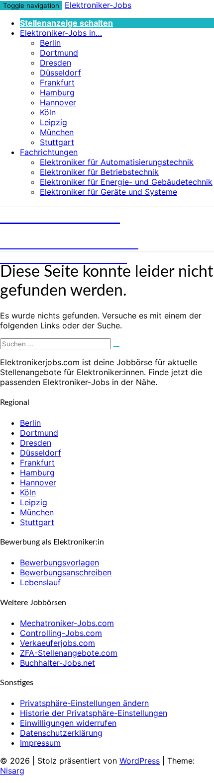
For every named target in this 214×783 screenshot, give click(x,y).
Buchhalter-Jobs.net (57, 663)
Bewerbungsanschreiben (65, 572)
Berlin (50, 43)
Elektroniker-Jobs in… (61, 33)
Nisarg (12, 771)
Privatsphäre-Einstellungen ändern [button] (84, 703)
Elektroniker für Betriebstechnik (99, 172)
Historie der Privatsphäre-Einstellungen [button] (93, 713)
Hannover (58, 102)
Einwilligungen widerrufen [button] (68, 723)
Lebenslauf (40, 582)
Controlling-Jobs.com (61, 633)
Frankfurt (57, 82)
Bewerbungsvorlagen (59, 562)
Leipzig (53, 122)
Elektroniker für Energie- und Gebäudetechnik (126, 182)
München (57, 132)
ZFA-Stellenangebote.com (68, 653)
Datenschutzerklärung (61, 733)
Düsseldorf (60, 73)
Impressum (40, 743)
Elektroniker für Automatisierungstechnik (117, 162)
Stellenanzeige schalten (66, 23)
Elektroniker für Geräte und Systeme (108, 192)
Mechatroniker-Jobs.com (67, 623)
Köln (48, 112)
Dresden (55, 63)
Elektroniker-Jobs (98, 5)
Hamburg (57, 92)
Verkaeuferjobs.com (57, 643)
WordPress (139, 761)
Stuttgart (57, 142)
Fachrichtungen (49, 152)
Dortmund (59, 53)
